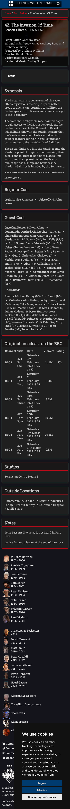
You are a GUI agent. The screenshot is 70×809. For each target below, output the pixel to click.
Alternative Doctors (23, 695)
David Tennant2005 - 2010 (20, 640)
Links (11, 76)
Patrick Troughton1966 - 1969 (23, 567)
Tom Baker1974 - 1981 (18, 584)
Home (7, 13)
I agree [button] (42, 783)
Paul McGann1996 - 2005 (19, 619)
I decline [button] (42, 790)
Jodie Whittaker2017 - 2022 (21, 666)
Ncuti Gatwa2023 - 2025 (19, 684)
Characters (18, 713)
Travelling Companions (26, 704)
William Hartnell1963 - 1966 (22, 558)
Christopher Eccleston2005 (25, 632)
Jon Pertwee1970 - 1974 (19, 575)
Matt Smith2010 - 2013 (18, 649)
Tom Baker (20, 13)
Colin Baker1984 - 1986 (18, 601)
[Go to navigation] (11, 4)
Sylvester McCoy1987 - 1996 (21, 610)
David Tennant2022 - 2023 (20, 675)
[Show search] (58, 4)
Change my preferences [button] (42, 797)
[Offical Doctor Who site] (10, 782)
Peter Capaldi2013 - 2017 (19, 658)
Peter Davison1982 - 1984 (20, 593)
